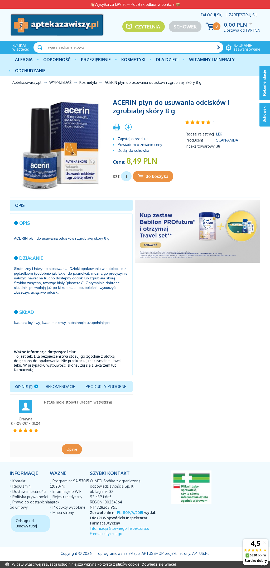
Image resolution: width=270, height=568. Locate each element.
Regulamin (21, 486)
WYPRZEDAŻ (60, 82)
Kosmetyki (133, 59)
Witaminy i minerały (212, 59)
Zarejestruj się (243, 15)
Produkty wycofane (68, 507)
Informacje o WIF (66, 491)
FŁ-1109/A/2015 (130, 512)
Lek (219, 134)
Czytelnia (147, 27)
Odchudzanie (30, 70)
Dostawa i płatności (29, 491)
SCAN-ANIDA (227, 140)
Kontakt (19, 481)
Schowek (185, 27)
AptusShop (153, 553)
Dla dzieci (167, 59)
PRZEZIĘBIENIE (96, 59)
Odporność (56, 59)
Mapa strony (63, 512)
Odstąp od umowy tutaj (26, 523)
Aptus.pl (200, 553)
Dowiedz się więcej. (159, 564)
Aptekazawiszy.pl (26, 82)
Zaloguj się (211, 15)
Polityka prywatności (30, 496)
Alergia (24, 59)
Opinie (71, 449)
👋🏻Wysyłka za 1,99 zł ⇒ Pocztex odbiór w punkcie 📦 (135, 4)
